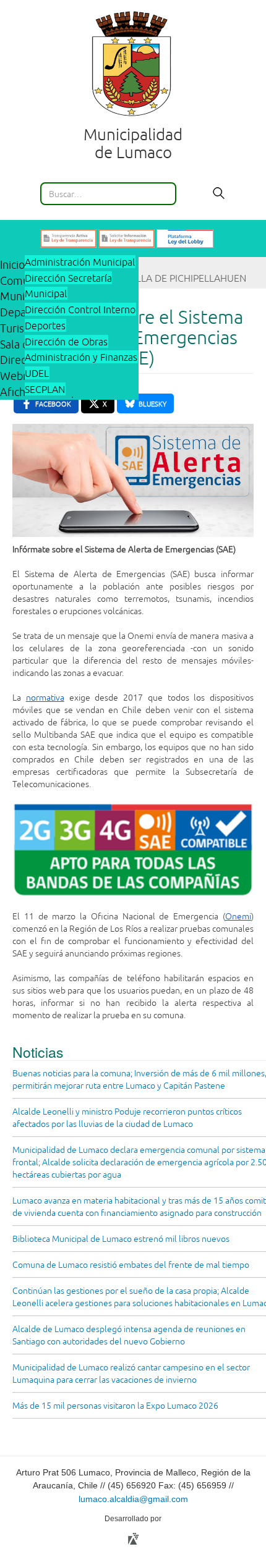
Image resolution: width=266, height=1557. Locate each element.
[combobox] (108, 193)
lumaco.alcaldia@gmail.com (133, 1499)
